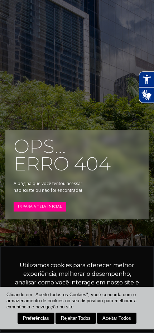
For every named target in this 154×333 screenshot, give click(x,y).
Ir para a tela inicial (40, 206)
